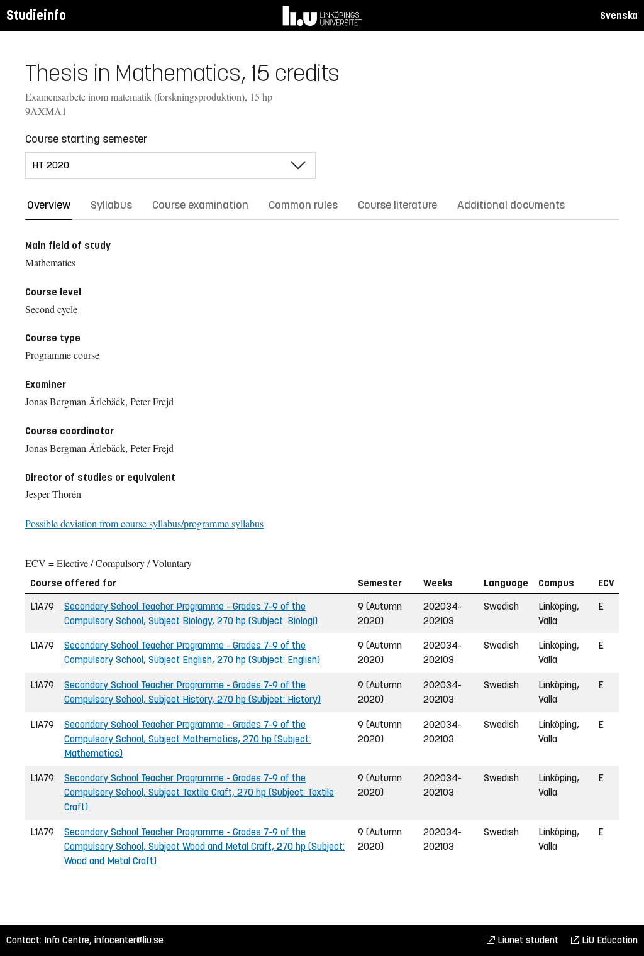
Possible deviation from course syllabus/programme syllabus (144, 523)
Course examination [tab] (200, 205)
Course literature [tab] (397, 205)
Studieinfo (36, 15)
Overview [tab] (48, 205)
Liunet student (526, 940)
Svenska (619, 15)
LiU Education (608, 940)
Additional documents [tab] (511, 205)
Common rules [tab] (303, 205)
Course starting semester (86, 139)
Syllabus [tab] (111, 205)
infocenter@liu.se (129, 940)
